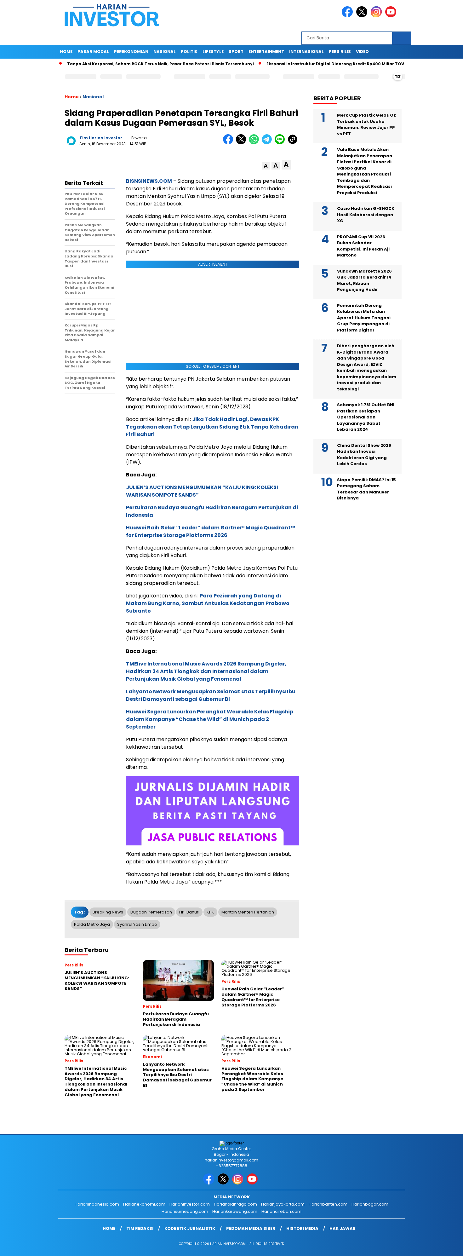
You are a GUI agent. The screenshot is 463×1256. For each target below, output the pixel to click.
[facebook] (348, 16)
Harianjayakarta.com (283, 1204)
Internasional (306, 52)
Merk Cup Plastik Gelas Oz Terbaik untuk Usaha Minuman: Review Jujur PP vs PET (366, 124)
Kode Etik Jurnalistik (189, 1228)
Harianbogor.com (370, 1204)
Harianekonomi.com (144, 1204)
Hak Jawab (342, 1228)
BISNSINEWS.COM (149, 181)
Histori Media (302, 1228)
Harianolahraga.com (235, 1204)
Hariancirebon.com (281, 1211)
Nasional (164, 52)
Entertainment (266, 52)
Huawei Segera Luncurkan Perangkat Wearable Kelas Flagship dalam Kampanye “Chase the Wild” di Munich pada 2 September (209, 719)
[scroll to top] (444, 1246)
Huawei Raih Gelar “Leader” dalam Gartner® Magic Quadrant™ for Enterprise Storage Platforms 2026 (210, 531)
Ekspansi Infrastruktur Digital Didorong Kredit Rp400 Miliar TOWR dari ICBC (322, 63)
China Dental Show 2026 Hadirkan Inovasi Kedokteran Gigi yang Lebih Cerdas (364, 454)
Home (66, 52)
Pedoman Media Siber (250, 1228)
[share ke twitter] (242, 143)
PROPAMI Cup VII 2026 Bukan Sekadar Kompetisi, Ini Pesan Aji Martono (363, 246)
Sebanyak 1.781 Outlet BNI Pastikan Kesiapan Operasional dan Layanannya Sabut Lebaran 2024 (365, 417)
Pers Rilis (340, 52)
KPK (210, 912)
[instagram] (377, 16)
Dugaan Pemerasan (151, 912)
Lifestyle (213, 52)
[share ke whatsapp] (255, 143)
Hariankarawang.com (234, 1211)
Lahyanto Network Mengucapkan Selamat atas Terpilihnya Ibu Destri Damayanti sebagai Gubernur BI (210, 695)
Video (362, 52)
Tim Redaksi (139, 1228)
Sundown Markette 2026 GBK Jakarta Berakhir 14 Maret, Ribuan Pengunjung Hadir (364, 280)
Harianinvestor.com (189, 1204)
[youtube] (391, 16)
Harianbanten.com (328, 1204)
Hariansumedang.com (185, 1211)
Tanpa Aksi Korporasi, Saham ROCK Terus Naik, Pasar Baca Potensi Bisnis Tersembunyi (135, 63)
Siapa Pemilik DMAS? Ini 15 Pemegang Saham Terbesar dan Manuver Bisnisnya (366, 489)
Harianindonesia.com (97, 1204)
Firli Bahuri (189, 912)
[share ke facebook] (229, 143)
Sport (236, 52)
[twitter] (362, 16)
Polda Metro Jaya (92, 924)
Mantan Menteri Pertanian (247, 912)
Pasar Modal (93, 52)
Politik (189, 52)
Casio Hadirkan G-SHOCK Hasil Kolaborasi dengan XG (365, 214)
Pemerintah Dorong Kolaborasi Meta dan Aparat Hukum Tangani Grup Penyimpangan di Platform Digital (364, 317)
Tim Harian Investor (100, 138)
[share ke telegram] (268, 143)
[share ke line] (281, 143)
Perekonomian (131, 52)
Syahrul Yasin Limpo (137, 924)
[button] (266, 166)
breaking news (108, 912)
